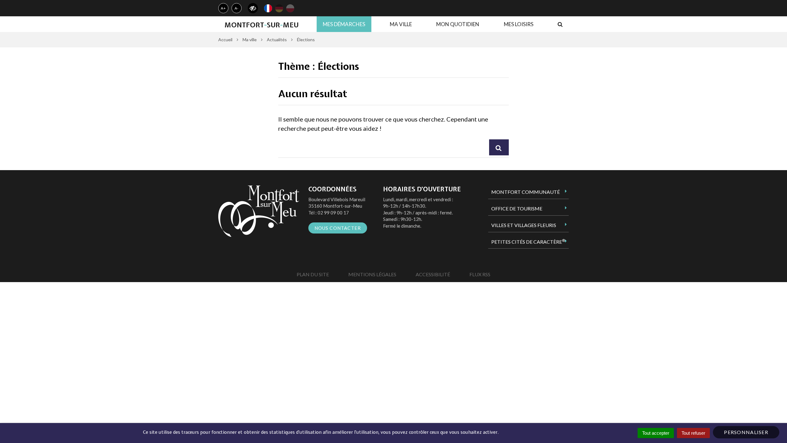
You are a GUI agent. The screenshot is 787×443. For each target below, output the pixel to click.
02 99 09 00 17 (333, 212)
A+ (223, 8)
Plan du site (313, 274)
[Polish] (290, 8)
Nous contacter (337, 228)
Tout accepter (655, 433)
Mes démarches (344, 24)
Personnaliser (746, 432)
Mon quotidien (457, 24)
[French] (268, 8)
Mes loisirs (518, 24)
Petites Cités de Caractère (528, 241)
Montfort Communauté (525, 192)
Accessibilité (433, 274)
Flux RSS (479, 274)
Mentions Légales (372, 274)
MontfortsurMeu (261, 25)
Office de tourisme (516, 208)
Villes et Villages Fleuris (523, 225)
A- (237, 8)
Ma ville (401, 24)
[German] (279, 8)
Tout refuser (693, 433)
